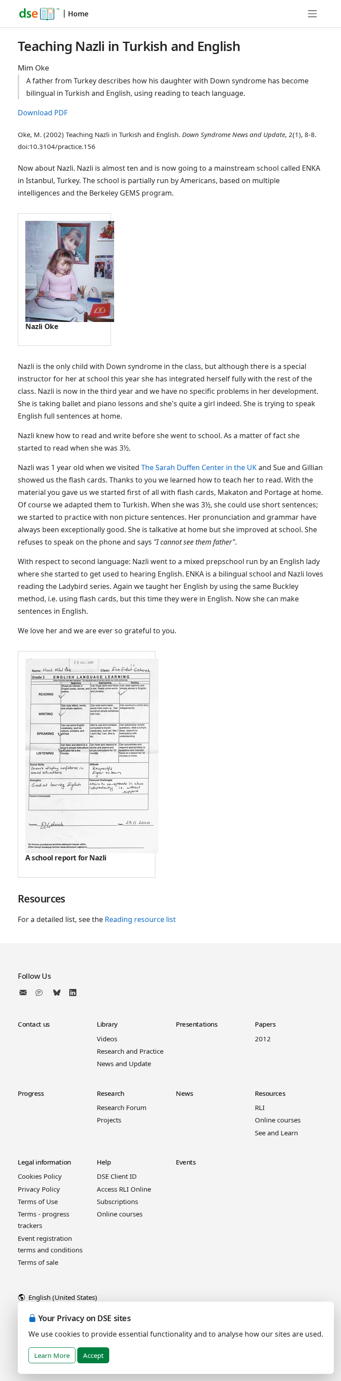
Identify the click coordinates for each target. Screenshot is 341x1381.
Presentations (196, 1024)
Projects (109, 1119)
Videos (107, 1038)
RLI (260, 1107)
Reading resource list (140, 919)
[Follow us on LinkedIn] (73, 992)
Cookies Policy (40, 1176)
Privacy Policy (39, 1189)
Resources (270, 1093)
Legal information (44, 1161)
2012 (263, 1038)
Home (78, 14)
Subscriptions (117, 1201)
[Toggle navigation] (312, 13)
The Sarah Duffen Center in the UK (199, 467)
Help (104, 1161)
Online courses (278, 1119)
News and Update (124, 1063)
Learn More (52, 1355)
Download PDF (42, 113)
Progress (31, 1093)
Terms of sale (38, 1262)
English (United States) (62, 1297)
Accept (93, 1355)
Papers (265, 1024)
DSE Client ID (117, 1176)
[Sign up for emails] (25, 992)
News (184, 1093)
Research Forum (122, 1107)
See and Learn (276, 1132)
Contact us (34, 1024)
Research (110, 1093)
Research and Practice (130, 1051)
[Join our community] (41, 992)
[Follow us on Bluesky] (57, 992)
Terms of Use (38, 1201)
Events (185, 1161)
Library (107, 1024)
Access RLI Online (124, 1189)
